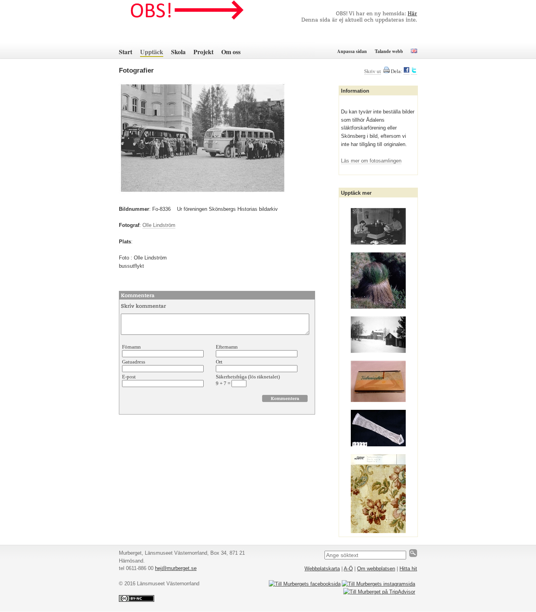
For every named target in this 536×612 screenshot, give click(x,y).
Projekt (203, 51)
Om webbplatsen (376, 569)
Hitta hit (408, 569)
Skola (178, 51)
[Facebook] (406, 71)
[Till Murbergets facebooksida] (305, 584)
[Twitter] (414, 71)
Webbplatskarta (322, 569)
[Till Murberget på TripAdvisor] (379, 592)
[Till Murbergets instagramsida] (378, 584)
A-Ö (348, 569)
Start (125, 51)
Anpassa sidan (352, 51)
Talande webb (389, 51)
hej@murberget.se (176, 568)
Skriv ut (372, 71)
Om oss (231, 51)
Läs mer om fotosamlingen (371, 161)
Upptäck (151, 51)
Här (412, 13)
